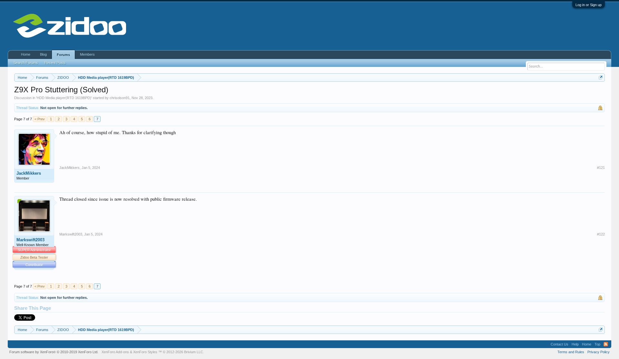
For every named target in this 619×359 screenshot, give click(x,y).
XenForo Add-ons (115, 352)
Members (87, 54)
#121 (601, 168)
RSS (606, 344)
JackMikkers (28, 173)
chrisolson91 (120, 98)
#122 (601, 234)
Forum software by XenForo (53, 352)
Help (575, 344)
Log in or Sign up (588, 5)
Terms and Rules (570, 352)
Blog (43, 54)
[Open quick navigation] (601, 77)
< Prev (39, 119)
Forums (63, 55)
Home (25, 54)
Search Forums (26, 63)
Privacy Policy (598, 352)
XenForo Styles (145, 352)
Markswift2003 (30, 239)
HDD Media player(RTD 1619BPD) (64, 98)
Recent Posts (55, 63)
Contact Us (559, 344)
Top (597, 344)
